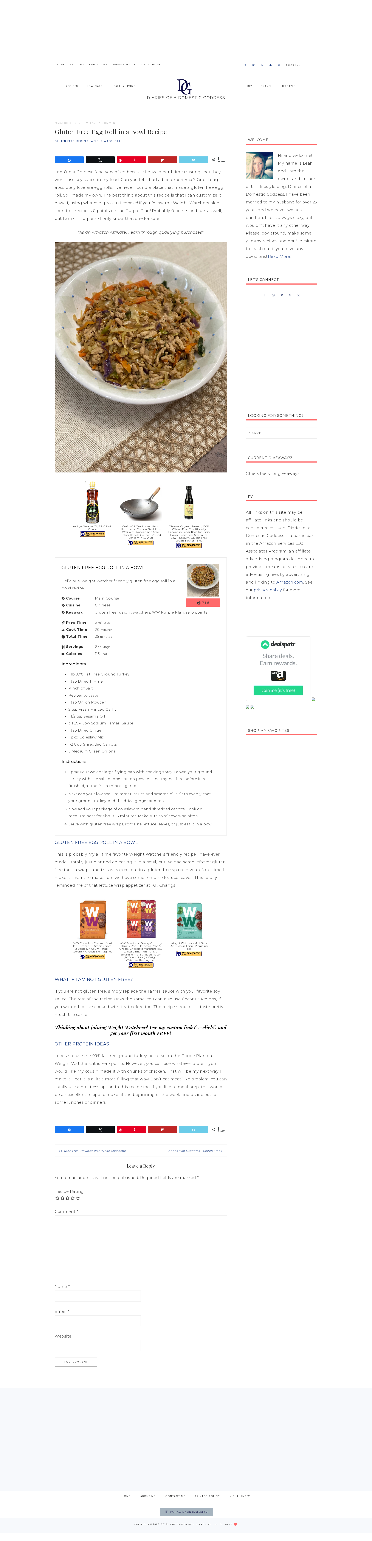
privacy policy (268, 590)
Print (204, 602)
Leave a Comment (103, 123)
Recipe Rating (69, 1191)
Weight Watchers (105, 141)
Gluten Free (64, 141)
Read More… (280, 256)
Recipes (82, 141)
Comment (66, 1211)
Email (62, 1311)
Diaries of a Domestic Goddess (186, 88)
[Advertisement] (186, 30)
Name (62, 1286)
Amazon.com (289, 582)
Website (63, 1336)
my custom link (176, 1027)
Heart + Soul (205, 1524)
